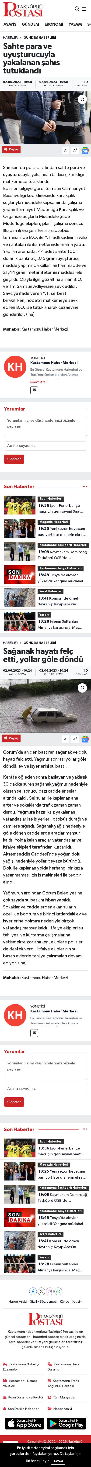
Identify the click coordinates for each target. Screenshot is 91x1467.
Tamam (58, 1461)
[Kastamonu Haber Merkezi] (15, 367)
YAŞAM (75, 24)
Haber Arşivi (18, 1301)
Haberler (10, 37)
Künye (64, 1301)
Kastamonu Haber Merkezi (53, 363)
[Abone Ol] (85, 150)
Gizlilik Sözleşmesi (43, 1301)
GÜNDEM (30, 24)
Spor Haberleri (50, 498)
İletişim (77, 1301)
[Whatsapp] (58, 1291)
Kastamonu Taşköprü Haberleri (63, 545)
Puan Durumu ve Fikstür (25, 1397)
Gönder (14, 459)
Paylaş (14, 149)
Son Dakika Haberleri (23, 1409)
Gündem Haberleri (40, 37)
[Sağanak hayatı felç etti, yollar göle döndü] (45, 706)
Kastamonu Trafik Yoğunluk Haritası (63, 1383)
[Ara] (77, 9)
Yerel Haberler (50, 591)
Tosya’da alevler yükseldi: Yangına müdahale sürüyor (61, 578)
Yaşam (44, 614)
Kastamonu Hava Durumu (64, 1367)
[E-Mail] (34, 390)
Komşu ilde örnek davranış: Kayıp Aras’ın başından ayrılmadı (58, 602)
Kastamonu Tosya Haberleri (60, 568)
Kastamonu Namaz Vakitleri (20, 1383)
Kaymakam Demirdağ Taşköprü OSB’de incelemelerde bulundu (62, 555)
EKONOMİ (54, 24)
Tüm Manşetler (64, 1397)
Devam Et (36, 382)
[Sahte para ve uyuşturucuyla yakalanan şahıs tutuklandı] (45, 117)
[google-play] (66, 1424)
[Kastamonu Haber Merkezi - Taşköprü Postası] (23, 9)
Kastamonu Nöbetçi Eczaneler (21, 1367)
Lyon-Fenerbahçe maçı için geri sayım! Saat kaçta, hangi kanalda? (59, 509)
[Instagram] (50, 1291)
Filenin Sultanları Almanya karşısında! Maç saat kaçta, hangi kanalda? (61, 625)
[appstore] (25, 1424)
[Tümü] (85, 487)
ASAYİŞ (10, 24)
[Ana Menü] (84, 9)
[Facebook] (33, 1291)
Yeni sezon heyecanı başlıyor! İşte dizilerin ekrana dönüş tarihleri (62, 532)
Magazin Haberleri (53, 522)
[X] (41, 1291)
